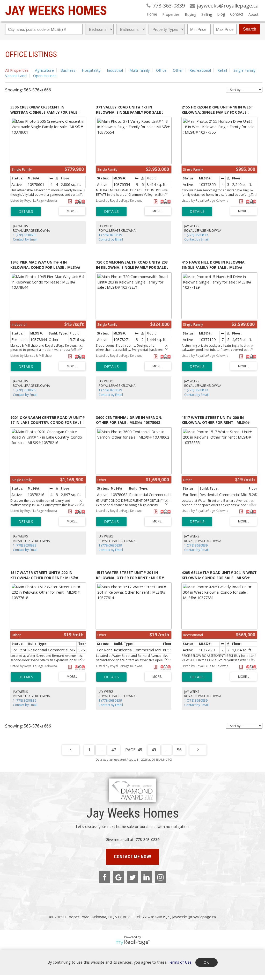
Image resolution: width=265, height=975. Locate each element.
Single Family (244, 70)
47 (113, 750)
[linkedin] (146, 877)
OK (206, 962)
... (101, 750)
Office (161, 70)
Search (249, 29)
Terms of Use (180, 961)
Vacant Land (16, 75)
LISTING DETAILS (26, 211)
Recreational (200, 70)
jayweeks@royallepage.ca (194, 916)
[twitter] (132, 877)
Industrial (115, 70)
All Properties (16, 70)
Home (152, 14)
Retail (222, 70)
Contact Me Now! (132, 856)
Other (178, 70)
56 (179, 750)
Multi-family (139, 70)
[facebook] (104, 877)
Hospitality (91, 70)
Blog (221, 14)
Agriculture (44, 70)
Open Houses (44, 75)
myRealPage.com (132, 942)
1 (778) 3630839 (24, 235)
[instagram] (160, 877)
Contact (236, 14)
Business (67, 70)
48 (139, 750)
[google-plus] (118, 877)
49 (153, 750)
